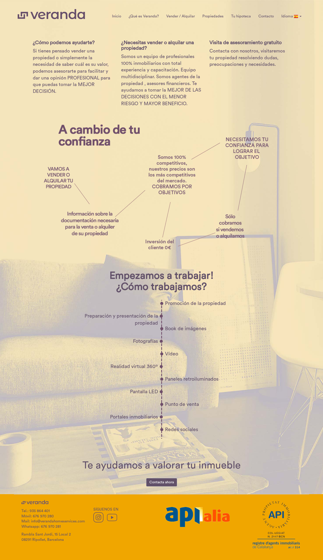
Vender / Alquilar (180, 16)
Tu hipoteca (241, 16)
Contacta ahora (161, 482)
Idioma (287, 16)
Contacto (266, 16)
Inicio (116, 16)
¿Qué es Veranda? (144, 16)
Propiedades (213, 16)
